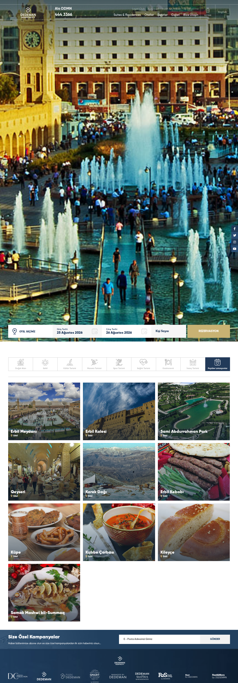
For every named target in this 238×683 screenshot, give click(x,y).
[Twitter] (234, 235)
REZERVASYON (209, 331)
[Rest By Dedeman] (165, 676)
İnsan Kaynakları (171, 9)
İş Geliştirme (191, 9)
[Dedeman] (29, 12)
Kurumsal (153, 9)
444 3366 (63, 15)
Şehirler (162, 15)
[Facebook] (234, 228)
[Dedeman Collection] (119, 661)
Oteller (149, 15)
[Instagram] (234, 242)
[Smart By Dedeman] (70, 676)
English (222, 12)
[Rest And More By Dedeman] (220, 676)
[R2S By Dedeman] (142, 677)
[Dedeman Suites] (117, 676)
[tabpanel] (119, 171)
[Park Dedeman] (44, 676)
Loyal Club (138, 9)
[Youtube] (234, 248)
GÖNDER (215, 639)
